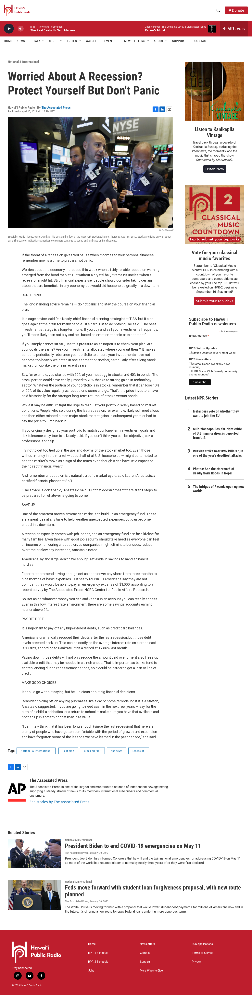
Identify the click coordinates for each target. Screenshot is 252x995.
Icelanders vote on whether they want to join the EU (216, 413)
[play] (9, 28)
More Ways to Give (151, 970)
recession (138, 750)
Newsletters (147, 944)
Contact (145, 952)
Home (8, 41)
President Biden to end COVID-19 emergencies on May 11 (133, 845)
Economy (68, 750)
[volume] (20, 28)
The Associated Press (56, 107)
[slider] (27, 28)
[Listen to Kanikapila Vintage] (214, 91)
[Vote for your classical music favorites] (214, 214)
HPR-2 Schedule (98, 961)
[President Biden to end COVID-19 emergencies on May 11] (34, 853)
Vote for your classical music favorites (214, 255)
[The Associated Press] (17, 790)
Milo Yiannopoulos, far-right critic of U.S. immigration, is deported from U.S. (217, 433)
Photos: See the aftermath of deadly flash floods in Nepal (213, 471)
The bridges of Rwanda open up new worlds (218, 488)
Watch (91, 41)
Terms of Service (202, 952)
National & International (23, 62)
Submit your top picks (214, 301)
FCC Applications (202, 944)
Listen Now (214, 169)
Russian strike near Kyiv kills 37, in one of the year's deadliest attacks (218, 453)
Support (145, 961)
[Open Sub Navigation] (28, 41)
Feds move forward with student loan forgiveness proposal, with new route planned (153, 891)
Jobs (91, 970)
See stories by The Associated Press (59, 801)
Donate (238, 10)
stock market (92, 750)
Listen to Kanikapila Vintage (214, 132)
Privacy (196, 961)
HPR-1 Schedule (98, 952)
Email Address (199, 336)
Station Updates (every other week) (214, 352)
